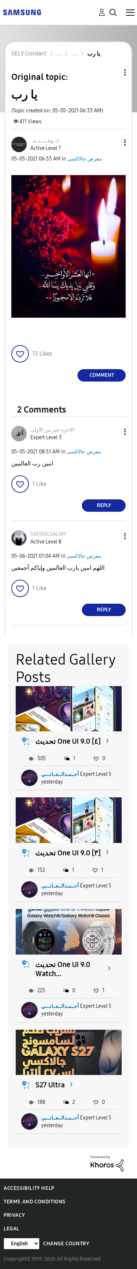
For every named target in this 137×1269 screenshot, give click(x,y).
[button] (113, 142)
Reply (104, 505)
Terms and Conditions (35, 1202)
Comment (102, 375)
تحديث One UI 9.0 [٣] (68, 852)
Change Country (66, 1244)
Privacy (14, 1215)
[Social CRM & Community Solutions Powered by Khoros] (107, 1163)
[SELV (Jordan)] (22, 11)
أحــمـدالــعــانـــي (60, 774)
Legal (11, 1229)
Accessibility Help (29, 1188)
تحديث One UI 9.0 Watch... (62, 969)
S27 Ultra (50, 1084)
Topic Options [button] (112, 72)
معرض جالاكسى (84, 159)
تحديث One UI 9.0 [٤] (68, 741)
